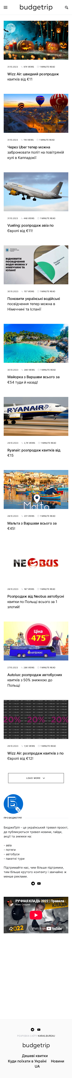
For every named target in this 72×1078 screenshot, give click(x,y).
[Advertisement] (36, 977)
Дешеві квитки (35, 1056)
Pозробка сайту (27, 1035)
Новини (57, 1061)
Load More (33, 778)
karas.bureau (46, 1035)
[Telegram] (33, 883)
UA (37, 1066)
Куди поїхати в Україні (27, 1061)
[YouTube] (39, 883)
